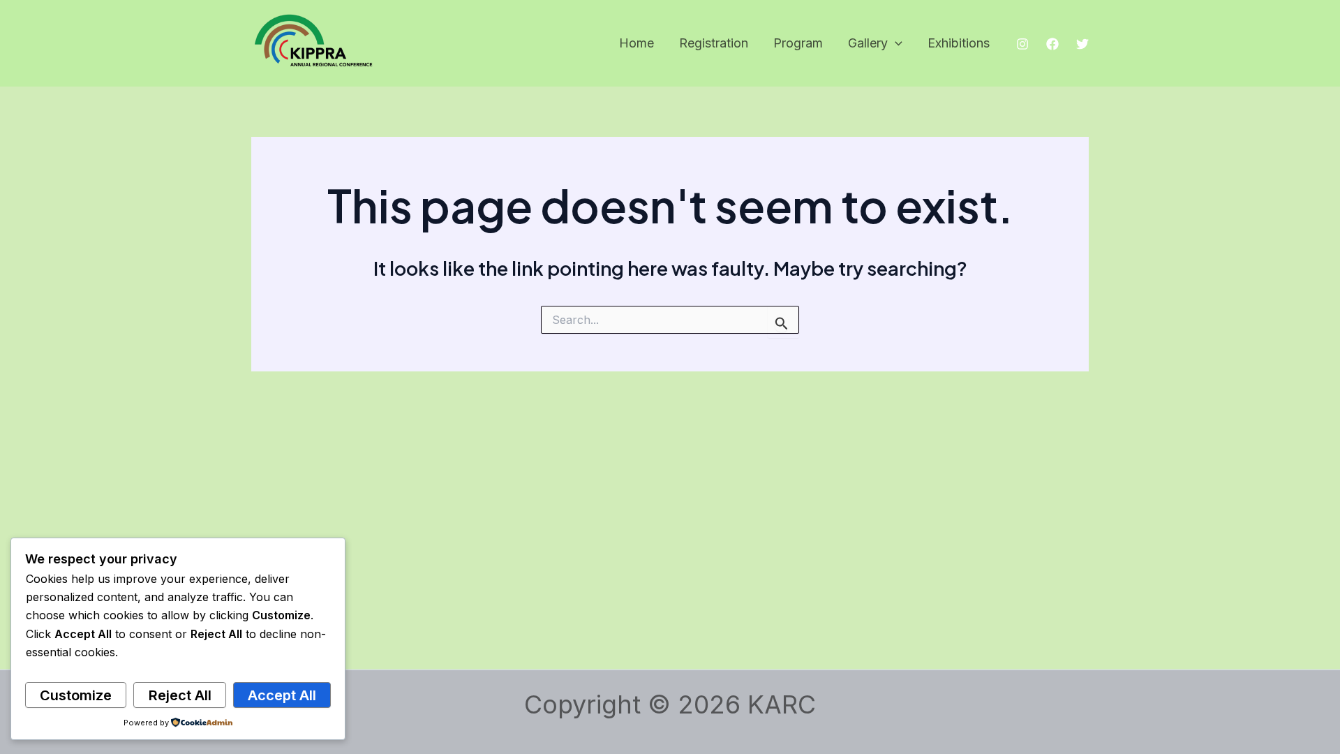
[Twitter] (1082, 44)
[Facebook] (1052, 44)
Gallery (868, 43)
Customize (76, 695)
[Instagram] (1022, 44)
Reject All (180, 695)
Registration (713, 43)
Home (636, 43)
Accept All (282, 695)
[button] (895, 44)
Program (798, 43)
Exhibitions (959, 43)
